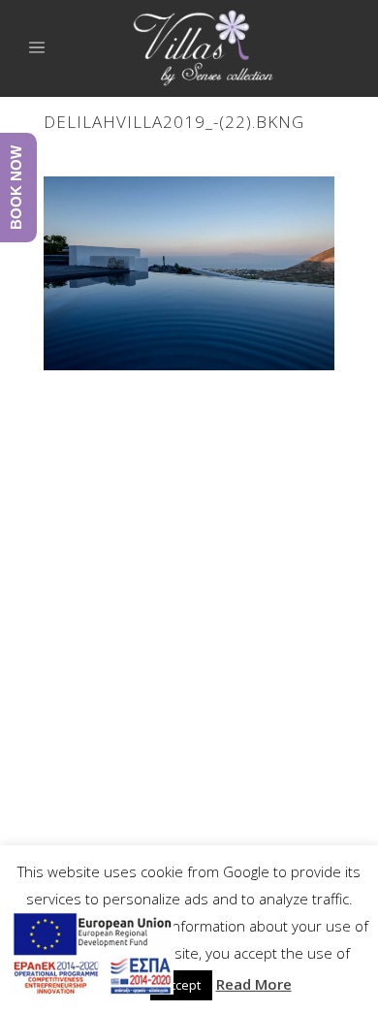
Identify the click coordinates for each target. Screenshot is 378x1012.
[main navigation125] (91, 956)
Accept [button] (181, 985)
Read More (254, 984)
